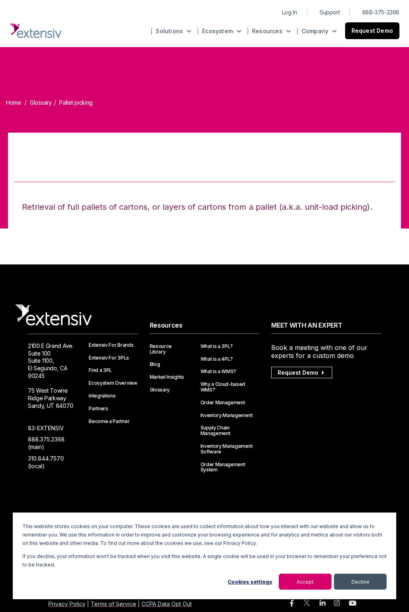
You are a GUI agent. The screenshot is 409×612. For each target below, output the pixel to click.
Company (316, 31)
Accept (305, 582)
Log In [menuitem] (289, 12)
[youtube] (352, 603)
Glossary (41, 102)
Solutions (170, 31)
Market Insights (167, 377)
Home (13, 102)
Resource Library (161, 349)
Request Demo (372, 30)
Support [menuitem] (330, 12)
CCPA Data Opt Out (166, 603)
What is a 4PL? (217, 359)
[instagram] (337, 603)
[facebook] (292, 603)
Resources (268, 31)
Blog (155, 364)
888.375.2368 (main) (46, 443)
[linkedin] (323, 603)
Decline (360, 582)
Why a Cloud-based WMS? (223, 387)
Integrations (102, 396)
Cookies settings (250, 582)
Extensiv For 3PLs (109, 358)
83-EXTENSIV (46, 428)
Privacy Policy (66, 603)
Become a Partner (109, 421)
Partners (98, 408)
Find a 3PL (100, 370)
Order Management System (223, 467)
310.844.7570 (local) (46, 462)
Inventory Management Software (227, 449)
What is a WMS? (218, 371)
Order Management (223, 402)
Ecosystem (218, 31)
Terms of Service (113, 603)
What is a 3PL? (217, 346)
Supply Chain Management (215, 430)
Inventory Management (227, 415)
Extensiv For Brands (111, 345)
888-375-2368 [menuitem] (380, 12)
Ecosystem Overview (113, 383)
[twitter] (307, 604)
